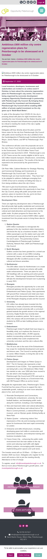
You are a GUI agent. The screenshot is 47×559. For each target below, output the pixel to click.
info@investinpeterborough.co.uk (28, 463)
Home (13, 59)
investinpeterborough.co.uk (12, 468)
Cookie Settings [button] (24, 555)
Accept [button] (38, 555)
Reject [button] (10, 555)
